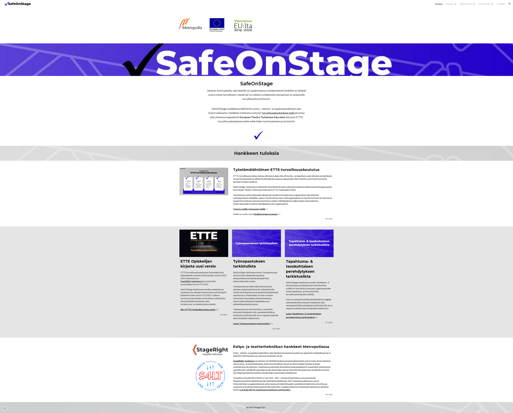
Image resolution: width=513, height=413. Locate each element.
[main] (256, 101)
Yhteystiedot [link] (484, 4)
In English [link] (501, 4)
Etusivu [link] (439, 4)
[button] (510, 4)
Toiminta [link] (450, 4)
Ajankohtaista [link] (466, 4)
